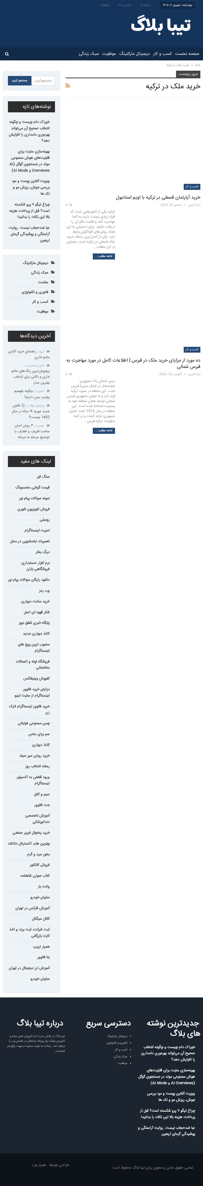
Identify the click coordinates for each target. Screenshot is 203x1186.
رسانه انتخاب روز (37, 766)
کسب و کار (162, 53)
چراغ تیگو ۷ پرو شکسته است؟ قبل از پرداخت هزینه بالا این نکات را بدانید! (29, 210)
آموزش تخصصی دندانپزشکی (37, 819)
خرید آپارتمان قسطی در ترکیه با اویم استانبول (158, 197)
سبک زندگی (89, 53)
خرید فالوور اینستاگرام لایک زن (29, 709)
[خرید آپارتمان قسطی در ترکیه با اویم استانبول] (133, 147)
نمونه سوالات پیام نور (34, 498)
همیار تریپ (41, 947)
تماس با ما (124, 5)
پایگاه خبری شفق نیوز (34, 623)
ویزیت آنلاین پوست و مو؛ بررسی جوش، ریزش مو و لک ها (31, 187)
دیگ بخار (43, 552)
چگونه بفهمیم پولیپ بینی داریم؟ (32, 394)
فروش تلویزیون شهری (33, 509)
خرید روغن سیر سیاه (35, 756)
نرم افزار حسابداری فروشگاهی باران (35, 566)
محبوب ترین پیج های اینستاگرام (34, 647)
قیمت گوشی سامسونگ (32, 487)
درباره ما (146, 5)
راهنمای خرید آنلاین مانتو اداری (29, 354)
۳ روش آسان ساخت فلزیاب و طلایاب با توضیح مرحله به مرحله (32, 431)
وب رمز (44, 591)
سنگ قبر (43, 477)
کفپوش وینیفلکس (36, 678)
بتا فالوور (43, 957)
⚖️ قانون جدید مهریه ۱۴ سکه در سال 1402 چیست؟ (31, 411)
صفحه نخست (187, 53)
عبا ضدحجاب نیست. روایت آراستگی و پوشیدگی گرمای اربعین (29, 234)
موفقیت (109, 53)
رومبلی (45, 520)
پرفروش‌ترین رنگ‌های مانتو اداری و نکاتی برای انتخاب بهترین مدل (30, 377)
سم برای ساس (39, 734)
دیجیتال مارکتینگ (134, 53)
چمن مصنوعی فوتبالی (34, 723)
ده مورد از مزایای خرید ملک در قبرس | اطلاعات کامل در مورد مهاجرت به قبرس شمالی (133, 364)
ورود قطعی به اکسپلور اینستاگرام (33, 780)
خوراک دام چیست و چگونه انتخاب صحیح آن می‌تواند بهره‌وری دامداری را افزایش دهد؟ (29, 131)
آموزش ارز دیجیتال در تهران (29, 968)
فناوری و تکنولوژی (35, 292)
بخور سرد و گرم (38, 854)
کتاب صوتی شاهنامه (35, 876)
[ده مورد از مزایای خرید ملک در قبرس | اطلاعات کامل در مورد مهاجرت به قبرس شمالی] (133, 310)
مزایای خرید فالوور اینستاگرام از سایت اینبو (32, 692)
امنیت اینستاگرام (37, 530)
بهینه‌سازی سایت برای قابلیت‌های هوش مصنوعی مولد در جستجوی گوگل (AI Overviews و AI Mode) (30, 161)
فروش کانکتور (40, 865)
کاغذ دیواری (41, 745)
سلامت (43, 282)
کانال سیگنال (41, 919)
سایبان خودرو (40, 897)
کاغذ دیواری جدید (36, 634)
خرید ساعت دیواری (35, 601)
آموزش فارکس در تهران (32, 908)
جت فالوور (42, 805)
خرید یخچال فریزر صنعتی (31, 833)
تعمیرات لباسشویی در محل (30, 541)
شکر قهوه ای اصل (37, 612)
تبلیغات (104, 5)
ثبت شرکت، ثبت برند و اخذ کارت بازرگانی (29, 932)
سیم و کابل (42, 794)
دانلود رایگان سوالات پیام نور (29, 580)
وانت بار (44, 887)
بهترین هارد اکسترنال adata (29, 844)
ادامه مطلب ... (103, 256)
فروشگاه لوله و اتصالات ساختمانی (33, 665)
